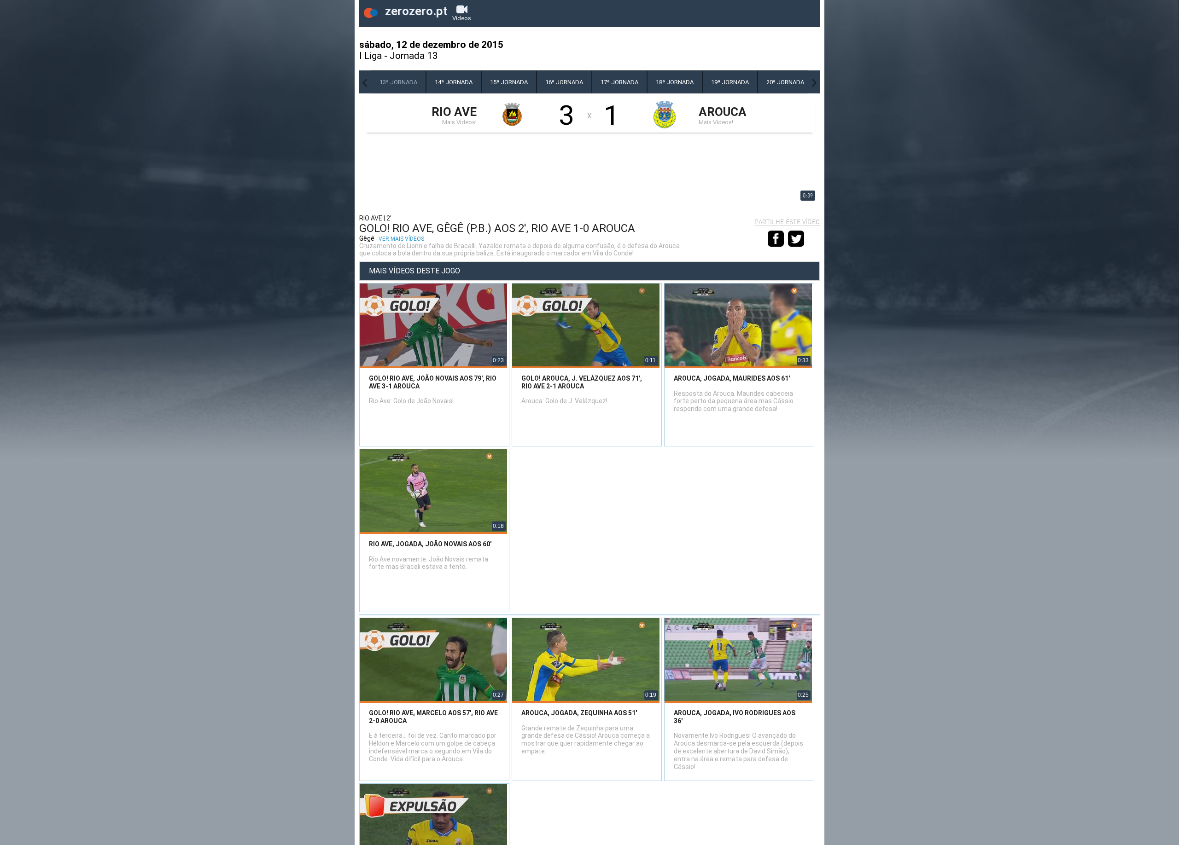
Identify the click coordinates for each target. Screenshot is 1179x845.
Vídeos (461, 18)
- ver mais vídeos (400, 239)
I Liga (370, 55)
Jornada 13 (414, 55)
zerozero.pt (415, 11)
